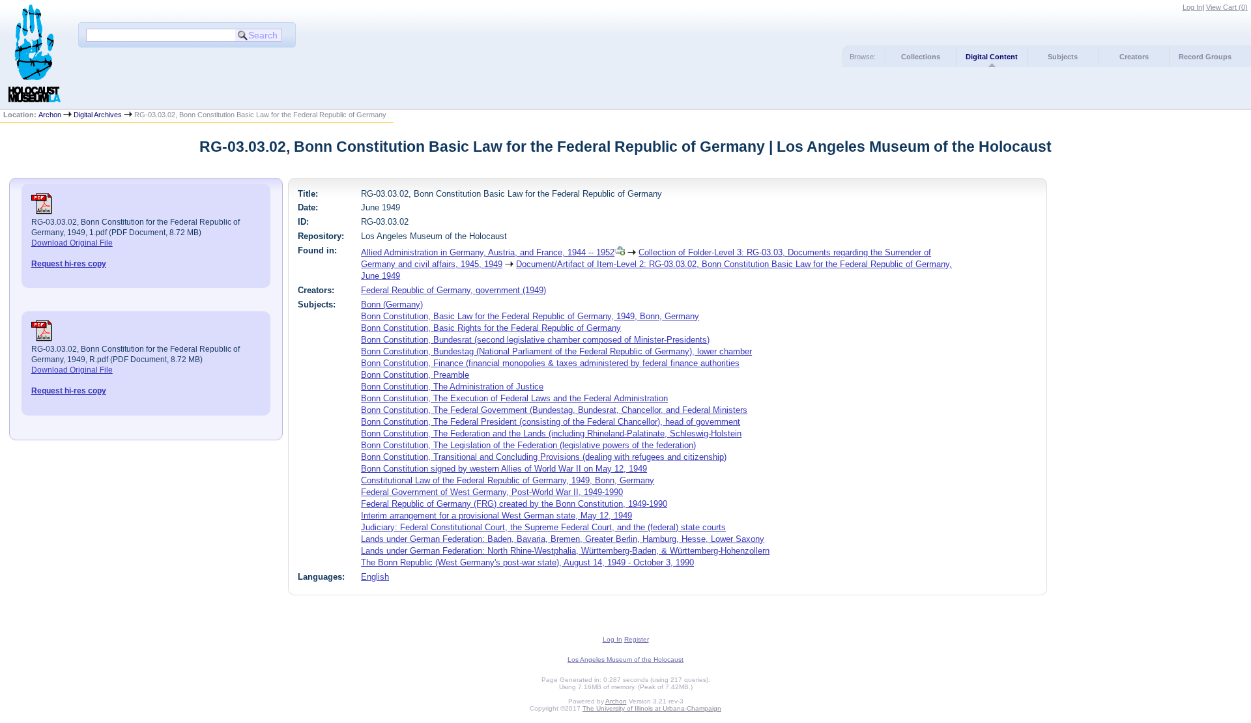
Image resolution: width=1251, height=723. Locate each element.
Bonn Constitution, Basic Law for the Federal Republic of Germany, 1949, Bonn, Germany (530, 316)
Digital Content (992, 57)
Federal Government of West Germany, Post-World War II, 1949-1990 (492, 492)
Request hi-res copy (68, 264)
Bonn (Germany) (392, 304)
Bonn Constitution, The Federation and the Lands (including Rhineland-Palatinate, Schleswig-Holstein (551, 433)
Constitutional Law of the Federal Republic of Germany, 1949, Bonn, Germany (507, 480)
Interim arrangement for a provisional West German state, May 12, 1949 (496, 515)
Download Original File (72, 243)
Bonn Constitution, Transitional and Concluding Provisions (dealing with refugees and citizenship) (543, 457)
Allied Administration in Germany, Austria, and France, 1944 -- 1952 (487, 252)
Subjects (1063, 57)
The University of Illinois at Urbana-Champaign (651, 708)
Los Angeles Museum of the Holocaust (625, 659)
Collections (920, 57)
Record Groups (1205, 57)
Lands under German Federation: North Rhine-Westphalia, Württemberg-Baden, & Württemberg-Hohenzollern (565, 551)
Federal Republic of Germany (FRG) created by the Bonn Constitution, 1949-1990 (514, 504)
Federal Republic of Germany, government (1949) (453, 290)
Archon (49, 115)
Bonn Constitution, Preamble (415, 375)
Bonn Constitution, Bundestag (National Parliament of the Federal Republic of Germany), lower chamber (556, 351)
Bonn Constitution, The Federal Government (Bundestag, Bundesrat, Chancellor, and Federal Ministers (554, 410)
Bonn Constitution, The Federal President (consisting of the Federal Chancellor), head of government (550, 422)
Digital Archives (98, 115)
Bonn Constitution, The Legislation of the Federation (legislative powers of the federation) (528, 445)
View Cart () (1227, 7)
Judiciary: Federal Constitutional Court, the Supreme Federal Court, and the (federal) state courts (543, 527)
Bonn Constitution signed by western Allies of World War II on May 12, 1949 (504, 469)
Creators (1134, 57)
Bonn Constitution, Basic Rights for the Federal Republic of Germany (491, 328)
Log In (1192, 7)
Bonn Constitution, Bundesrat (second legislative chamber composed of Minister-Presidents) (535, 340)
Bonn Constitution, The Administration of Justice (452, 386)
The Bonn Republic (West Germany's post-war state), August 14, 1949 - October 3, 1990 (527, 562)
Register (636, 639)
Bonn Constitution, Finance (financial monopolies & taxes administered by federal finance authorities (550, 363)
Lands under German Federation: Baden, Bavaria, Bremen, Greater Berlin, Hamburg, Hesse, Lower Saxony (562, 539)
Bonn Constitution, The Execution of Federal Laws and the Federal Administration (514, 398)
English (375, 577)
